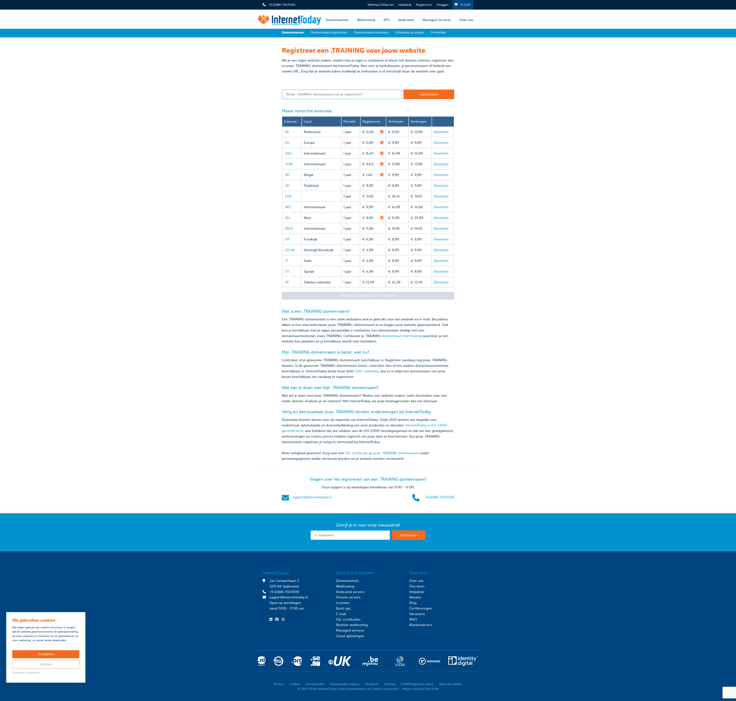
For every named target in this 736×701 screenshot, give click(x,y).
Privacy (279, 684)
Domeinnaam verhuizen (371, 32)
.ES (286, 271)
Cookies (294, 684)
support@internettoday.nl (312, 497)
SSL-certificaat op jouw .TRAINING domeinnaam (382, 453)
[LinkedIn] (271, 619)
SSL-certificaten (348, 619)
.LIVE (288, 196)
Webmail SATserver (380, 5)
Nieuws (415, 597)
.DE (286, 185)
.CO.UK (289, 250)
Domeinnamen (337, 20)
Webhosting (366, 20)
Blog (412, 603)
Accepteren (46, 654)
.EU (286, 142)
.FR (286, 239)
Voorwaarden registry (345, 684)
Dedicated (406, 20)
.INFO (288, 228)
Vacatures (417, 614)
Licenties (342, 603)
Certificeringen (420, 608)
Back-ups (343, 608)
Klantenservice (420, 625)
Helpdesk (404, 5)
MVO (413, 619)
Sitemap (389, 684)
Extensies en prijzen (409, 32)
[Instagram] (284, 619)
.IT (286, 260)
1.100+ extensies (366, 371)
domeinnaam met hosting (402, 336)
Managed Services (436, 20)
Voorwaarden (315, 684)
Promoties (438, 32)
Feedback (372, 684)
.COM (288, 164)
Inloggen (443, 5)
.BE (286, 175)
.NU (287, 218)
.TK (286, 282)
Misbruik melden (450, 684)
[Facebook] (278, 619)
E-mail (341, 614)
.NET (287, 207)
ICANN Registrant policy (417, 684)
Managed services (350, 630)
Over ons (466, 20)
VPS (387, 20)
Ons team (417, 586)
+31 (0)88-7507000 (439, 497)
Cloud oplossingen (350, 636)
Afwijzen (46, 664)
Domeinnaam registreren (329, 32)
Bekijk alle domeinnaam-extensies (368, 295)
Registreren (424, 5)
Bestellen (441, 132)
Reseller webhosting (352, 625)
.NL (286, 132)
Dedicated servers (350, 592)
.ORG (288, 153)
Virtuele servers (348, 597)
